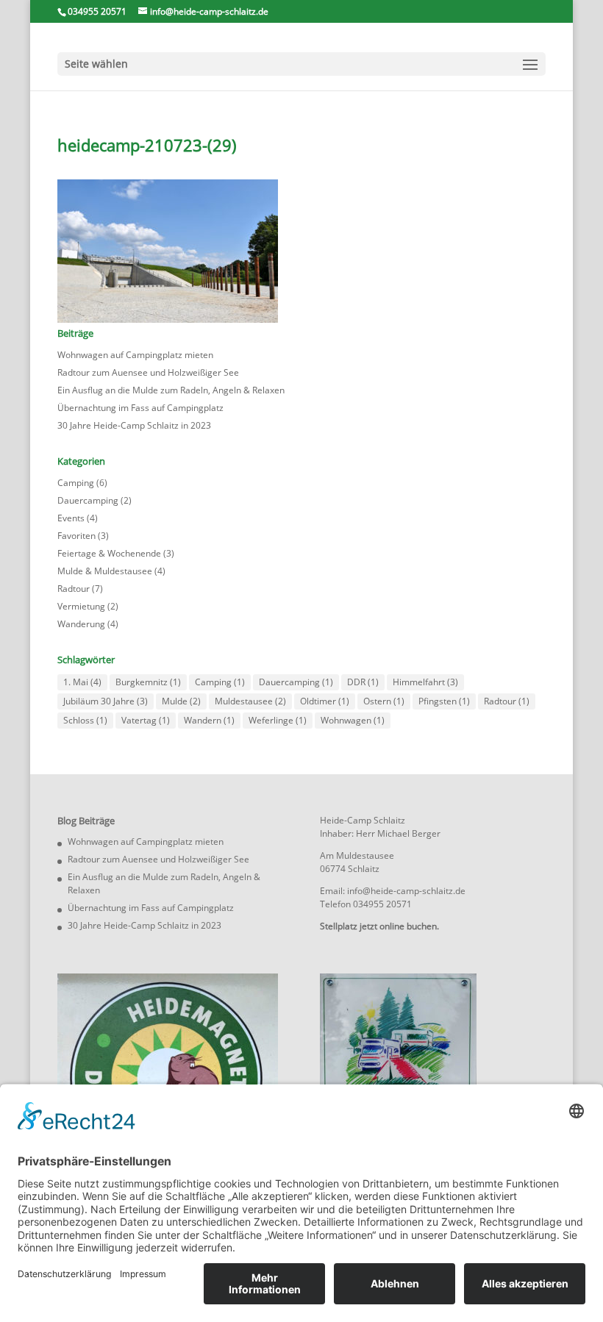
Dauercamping (87, 500)
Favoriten (76, 535)
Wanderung (81, 624)
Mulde (181, 701)
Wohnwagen (353, 720)
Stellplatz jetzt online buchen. (379, 926)
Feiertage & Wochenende (109, 553)
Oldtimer (324, 701)
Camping (75, 482)
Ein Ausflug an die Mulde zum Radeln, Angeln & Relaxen (171, 390)
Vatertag (145, 720)
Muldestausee (250, 701)
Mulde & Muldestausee (104, 571)
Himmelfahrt (425, 682)
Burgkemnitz (148, 682)
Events (71, 518)
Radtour (73, 588)
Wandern (209, 720)
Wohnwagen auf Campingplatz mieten (135, 355)
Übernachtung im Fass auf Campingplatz (140, 407)
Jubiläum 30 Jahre (105, 701)
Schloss (85, 720)
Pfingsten (444, 701)
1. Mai (82, 682)
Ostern (383, 701)
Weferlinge (278, 720)
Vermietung (81, 606)
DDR (363, 682)
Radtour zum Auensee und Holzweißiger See (148, 372)
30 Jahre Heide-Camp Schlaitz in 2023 (134, 425)
